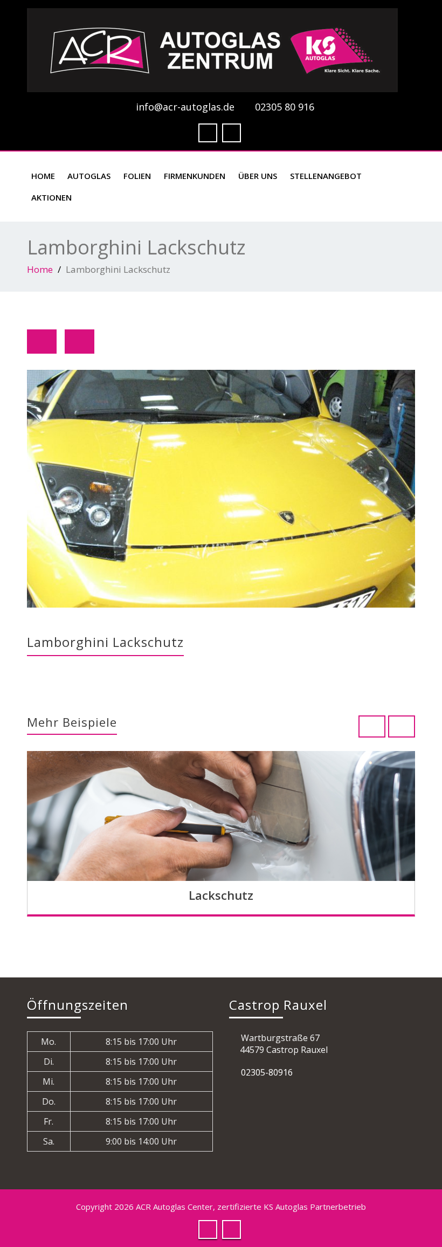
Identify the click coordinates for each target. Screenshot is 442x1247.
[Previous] (42, 341)
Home (43, 175)
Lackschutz (221, 895)
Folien (137, 175)
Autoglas (88, 175)
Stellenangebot (326, 175)
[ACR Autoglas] (221, 50)
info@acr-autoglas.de (185, 106)
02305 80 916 (284, 106)
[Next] (79, 341)
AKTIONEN (51, 197)
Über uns (257, 175)
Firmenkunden (194, 175)
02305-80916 (267, 1072)
